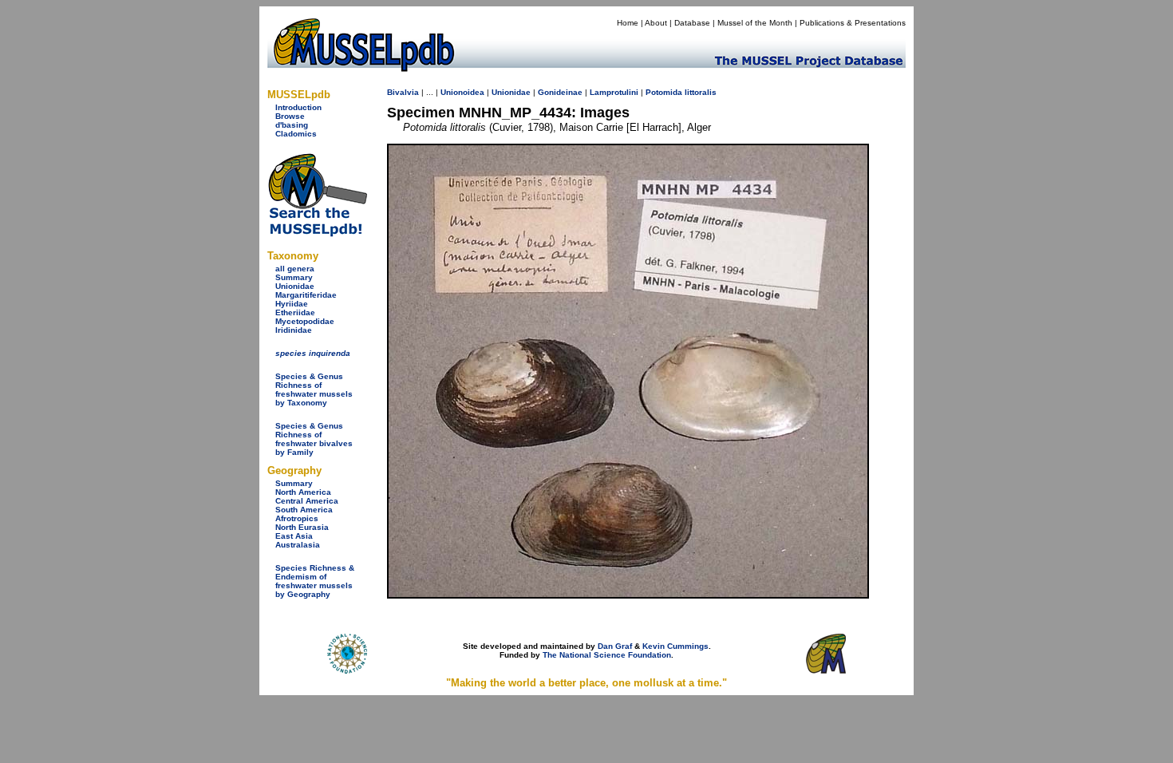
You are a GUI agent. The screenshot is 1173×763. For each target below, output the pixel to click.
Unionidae (294, 286)
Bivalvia (403, 92)
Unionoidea (462, 92)
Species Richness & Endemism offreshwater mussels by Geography (314, 581)
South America (304, 509)
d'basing (291, 125)
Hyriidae (291, 303)
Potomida (664, 92)
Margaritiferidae (306, 295)
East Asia (294, 536)
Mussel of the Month (754, 22)
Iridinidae (293, 330)
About (656, 22)
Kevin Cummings (675, 646)
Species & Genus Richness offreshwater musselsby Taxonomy (314, 389)
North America (303, 492)
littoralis (701, 92)
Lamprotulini (614, 92)
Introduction (298, 107)
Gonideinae (560, 92)
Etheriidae (295, 312)
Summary (294, 277)
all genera (294, 268)
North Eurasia (302, 527)
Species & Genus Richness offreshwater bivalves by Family (314, 439)
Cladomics (296, 133)
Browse (290, 116)
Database (692, 22)
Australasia (297, 544)
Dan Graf (615, 646)
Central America (306, 500)
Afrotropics (296, 518)
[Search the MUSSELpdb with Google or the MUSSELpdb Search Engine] (317, 233)
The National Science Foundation (607, 654)
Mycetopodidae (304, 321)
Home (627, 22)
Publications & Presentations (853, 22)
